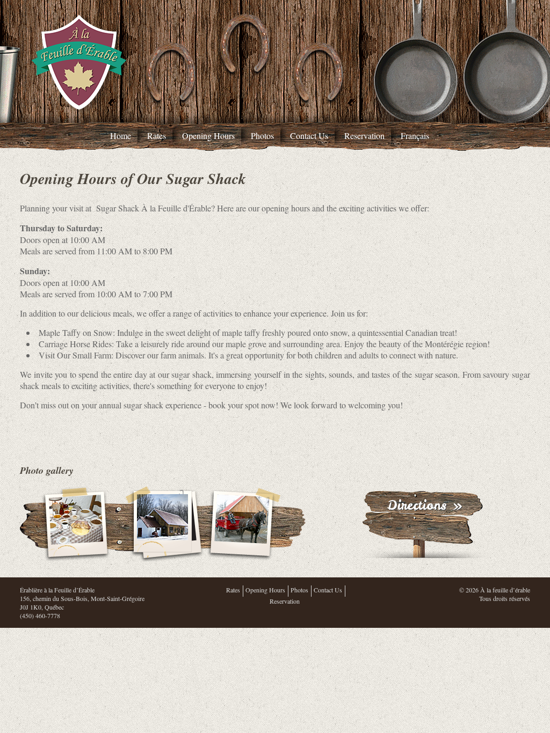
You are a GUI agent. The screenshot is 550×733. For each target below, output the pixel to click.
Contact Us (309, 135)
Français (415, 135)
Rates (156, 135)
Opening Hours (208, 135)
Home (120, 135)
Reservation (364, 135)
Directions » (424, 505)
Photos (262, 135)
